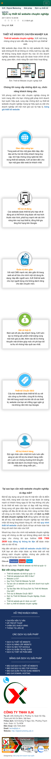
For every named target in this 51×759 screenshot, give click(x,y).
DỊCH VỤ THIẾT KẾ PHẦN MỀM (19, 652)
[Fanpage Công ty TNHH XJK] (25, 745)
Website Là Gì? (13, 578)
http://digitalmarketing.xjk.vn (22, 731)
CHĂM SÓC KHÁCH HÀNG (17, 625)
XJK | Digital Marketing (11, 8)
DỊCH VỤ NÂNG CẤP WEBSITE (19, 644)
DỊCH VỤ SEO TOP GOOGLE (18, 647)
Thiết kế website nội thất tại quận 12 (32, 565)
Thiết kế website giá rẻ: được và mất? (21, 601)
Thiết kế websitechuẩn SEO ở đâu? (20, 576)
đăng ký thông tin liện (24, 541)
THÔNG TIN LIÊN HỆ (15, 628)
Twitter (29, 561)
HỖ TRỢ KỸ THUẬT (15, 623)
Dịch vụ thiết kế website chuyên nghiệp (25, 13)
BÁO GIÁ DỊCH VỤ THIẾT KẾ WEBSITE (22, 666)
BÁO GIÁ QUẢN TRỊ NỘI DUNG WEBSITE (23, 671)
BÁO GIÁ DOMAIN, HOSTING (18, 673)
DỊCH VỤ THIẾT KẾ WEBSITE (18, 642)
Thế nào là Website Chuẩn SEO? (20, 593)
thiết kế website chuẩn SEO (33, 548)
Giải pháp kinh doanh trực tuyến (23, 756)
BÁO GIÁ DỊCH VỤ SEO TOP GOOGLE (22, 668)
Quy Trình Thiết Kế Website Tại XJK (21, 581)
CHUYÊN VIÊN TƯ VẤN (16, 620)
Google (22, 561)
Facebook (14, 561)
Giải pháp (28, 8)
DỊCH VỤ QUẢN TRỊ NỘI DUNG (19, 649)
